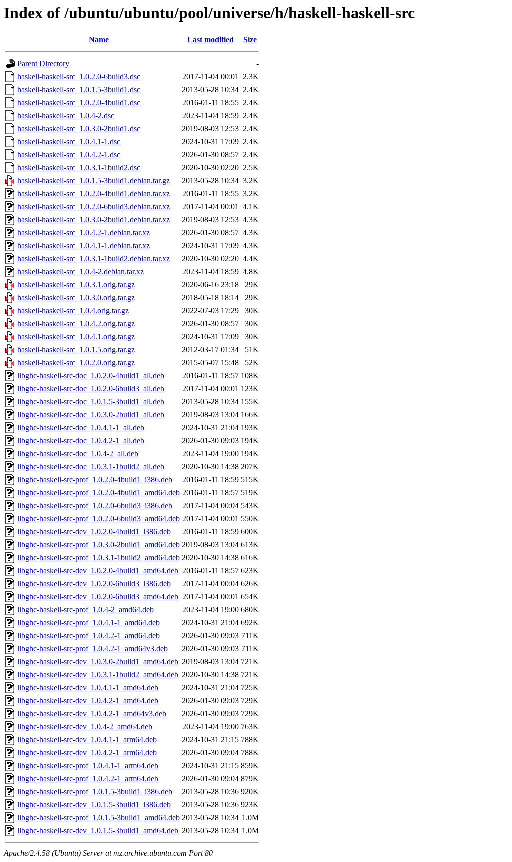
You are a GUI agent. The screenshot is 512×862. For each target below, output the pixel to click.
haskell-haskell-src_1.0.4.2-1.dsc (69, 154)
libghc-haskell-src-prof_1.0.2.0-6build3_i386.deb (95, 506)
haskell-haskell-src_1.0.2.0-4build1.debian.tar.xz (94, 194)
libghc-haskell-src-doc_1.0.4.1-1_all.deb (81, 428)
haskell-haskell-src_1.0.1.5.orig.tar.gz (76, 350)
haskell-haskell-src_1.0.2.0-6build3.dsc (79, 76)
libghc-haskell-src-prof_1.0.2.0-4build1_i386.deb (95, 480)
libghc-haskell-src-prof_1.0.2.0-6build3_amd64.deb (99, 518)
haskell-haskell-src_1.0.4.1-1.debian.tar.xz (84, 246)
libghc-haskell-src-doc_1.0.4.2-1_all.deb (81, 440)
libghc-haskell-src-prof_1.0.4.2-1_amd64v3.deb (93, 648)
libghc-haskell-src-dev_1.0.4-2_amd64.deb (85, 726)
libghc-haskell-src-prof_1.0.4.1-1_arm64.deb (88, 766)
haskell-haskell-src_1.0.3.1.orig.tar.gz (76, 284)
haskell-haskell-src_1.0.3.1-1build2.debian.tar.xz (94, 258)
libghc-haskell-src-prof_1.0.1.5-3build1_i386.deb (95, 792)
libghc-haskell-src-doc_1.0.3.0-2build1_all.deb (91, 414)
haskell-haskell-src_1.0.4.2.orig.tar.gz (76, 324)
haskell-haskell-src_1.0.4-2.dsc (66, 116)
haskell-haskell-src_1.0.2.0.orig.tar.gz (76, 362)
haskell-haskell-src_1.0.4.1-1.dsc (69, 142)
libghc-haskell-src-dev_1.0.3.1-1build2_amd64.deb (98, 674)
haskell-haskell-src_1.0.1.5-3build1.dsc (79, 90)
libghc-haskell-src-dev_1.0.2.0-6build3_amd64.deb (98, 596)
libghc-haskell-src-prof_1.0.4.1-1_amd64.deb (89, 622)
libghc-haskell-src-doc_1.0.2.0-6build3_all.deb (91, 388)
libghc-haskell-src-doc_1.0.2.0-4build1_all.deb (91, 376)
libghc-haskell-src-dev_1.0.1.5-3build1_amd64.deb (98, 830)
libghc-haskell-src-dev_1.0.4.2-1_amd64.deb (88, 700)
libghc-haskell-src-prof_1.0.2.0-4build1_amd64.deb (99, 492)
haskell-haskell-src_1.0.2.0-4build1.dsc (79, 102)
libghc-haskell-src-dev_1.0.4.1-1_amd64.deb (88, 688)
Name (99, 40)
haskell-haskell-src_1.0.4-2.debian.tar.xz (81, 272)
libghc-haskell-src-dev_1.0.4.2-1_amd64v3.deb (92, 714)
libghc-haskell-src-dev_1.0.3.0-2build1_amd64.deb (98, 662)
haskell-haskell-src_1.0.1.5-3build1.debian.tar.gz (94, 180)
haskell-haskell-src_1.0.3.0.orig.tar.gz (76, 298)
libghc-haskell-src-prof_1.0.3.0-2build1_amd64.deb (99, 544)
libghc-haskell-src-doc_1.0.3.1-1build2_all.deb (91, 466)
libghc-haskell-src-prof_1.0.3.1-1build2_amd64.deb (99, 558)
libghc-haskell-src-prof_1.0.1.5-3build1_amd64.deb (99, 818)
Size (250, 40)
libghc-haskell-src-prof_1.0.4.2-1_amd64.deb (89, 636)
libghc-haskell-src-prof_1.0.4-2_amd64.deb (86, 610)
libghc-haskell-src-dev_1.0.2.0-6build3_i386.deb (94, 584)
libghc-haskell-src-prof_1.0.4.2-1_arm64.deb (88, 778)
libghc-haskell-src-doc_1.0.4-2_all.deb (78, 454)
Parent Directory (44, 64)
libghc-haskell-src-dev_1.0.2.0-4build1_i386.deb (94, 532)
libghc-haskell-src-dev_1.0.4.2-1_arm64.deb (87, 752)
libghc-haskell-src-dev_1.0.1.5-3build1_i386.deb (94, 804)
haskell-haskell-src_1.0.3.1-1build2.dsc (79, 168)
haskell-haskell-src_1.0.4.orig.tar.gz (73, 310)
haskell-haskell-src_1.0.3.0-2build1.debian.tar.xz (94, 220)
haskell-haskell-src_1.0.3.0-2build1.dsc (79, 128)
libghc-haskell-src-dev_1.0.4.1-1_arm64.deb (87, 740)
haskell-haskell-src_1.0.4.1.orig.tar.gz (76, 336)
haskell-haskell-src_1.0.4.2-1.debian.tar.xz (84, 232)
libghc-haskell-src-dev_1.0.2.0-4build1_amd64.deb (98, 570)
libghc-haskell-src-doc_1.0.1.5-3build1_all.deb (91, 402)
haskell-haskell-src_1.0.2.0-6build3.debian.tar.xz (94, 206)
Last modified (211, 40)
